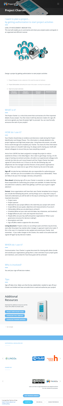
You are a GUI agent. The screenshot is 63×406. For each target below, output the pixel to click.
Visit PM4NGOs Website (32, 395)
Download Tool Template (15, 315)
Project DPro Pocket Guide (15, 311)
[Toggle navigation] (58, 4)
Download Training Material (16, 319)
